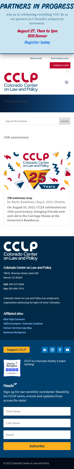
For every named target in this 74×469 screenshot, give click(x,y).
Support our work (60, 65)
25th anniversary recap (19, 198)
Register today (37, 42)
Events (60, 202)
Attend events (36, 58)
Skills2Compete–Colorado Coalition (23, 323)
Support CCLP (16, 349)
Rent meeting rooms (60, 58)
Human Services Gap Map (17, 328)
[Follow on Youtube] (67, 350)
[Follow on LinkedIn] (45, 350)
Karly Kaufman (23, 202)
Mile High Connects (14, 319)
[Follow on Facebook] (60, 350)
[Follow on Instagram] (52, 350)
